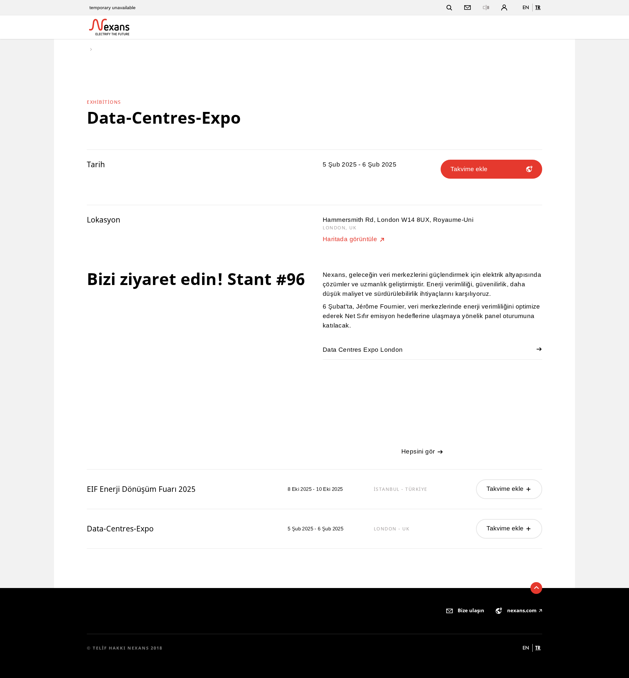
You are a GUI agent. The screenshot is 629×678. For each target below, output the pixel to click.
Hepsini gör (419, 451)
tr (538, 7)
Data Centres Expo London (363, 349)
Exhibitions (104, 102)
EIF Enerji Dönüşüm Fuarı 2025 (141, 489)
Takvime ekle (505, 488)
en (526, 7)
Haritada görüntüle (351, 239)
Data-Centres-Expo (120, 528)
